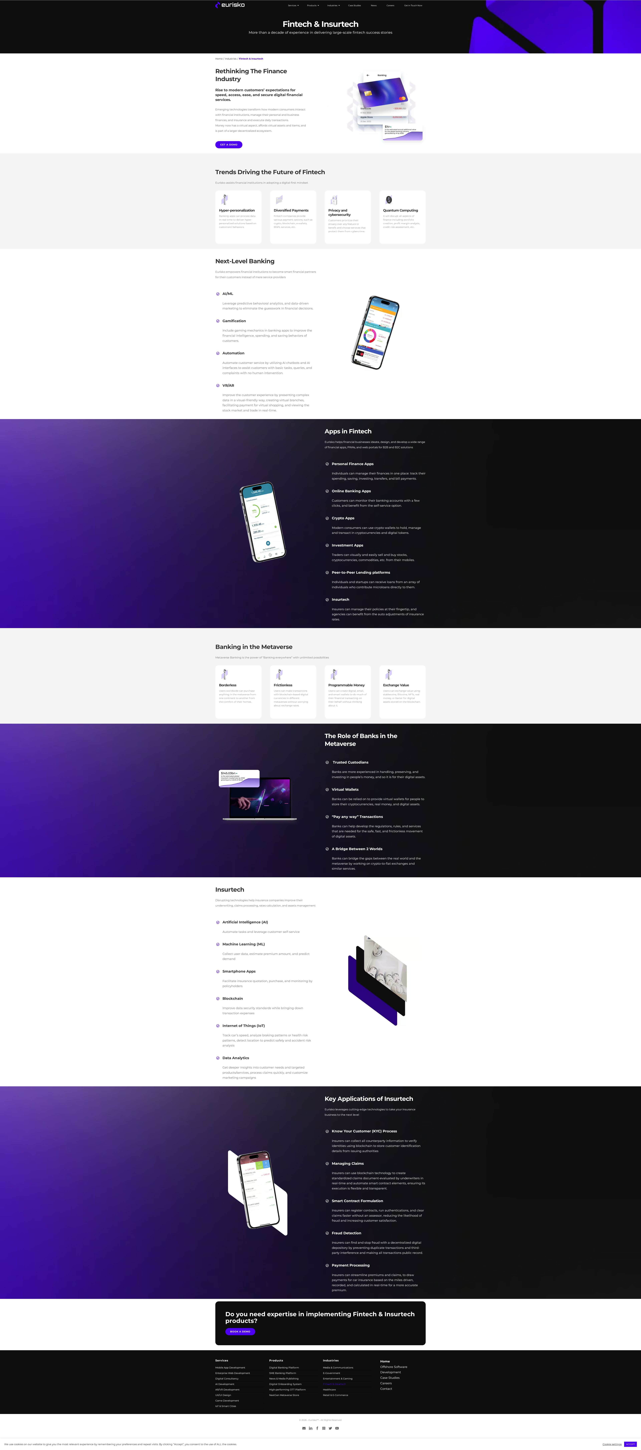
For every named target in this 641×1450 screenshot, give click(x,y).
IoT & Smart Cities (225, 1406)
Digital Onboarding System (285, 1384)
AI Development (224, 1384)
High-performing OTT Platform (287, 1389)
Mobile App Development (230, 1367)
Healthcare (329, 1389)
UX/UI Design (223, 1395)
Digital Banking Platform (284, 1367)
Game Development (227, 1400)
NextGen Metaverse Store (284, 1395)
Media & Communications (338, 1367)
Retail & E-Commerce (335, 1395)
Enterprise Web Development (232, 1373)
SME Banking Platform (282, 1373)
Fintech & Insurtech (334, 1384)
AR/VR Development (227, 1389)
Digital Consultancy (227, 1378)
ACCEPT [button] (630, 1444)
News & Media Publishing (284, 1378)
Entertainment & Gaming (338, 1378)
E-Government (331, 1373)
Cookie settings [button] (612, 1444)
